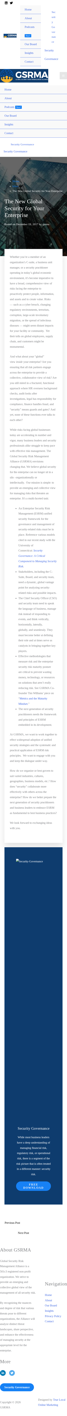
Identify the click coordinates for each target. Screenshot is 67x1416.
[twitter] (12, 1373)
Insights (49, 1310)
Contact (49, 1321)
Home (48, 1294)
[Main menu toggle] (63, 75)
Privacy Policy (53, 1316)
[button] (53, 27)
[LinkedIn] (6, 2)
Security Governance (15, 151)
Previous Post (12, 1222)
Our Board (51, 1305)
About (48, 1300)
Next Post (23, 1232)
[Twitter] (11, 2)
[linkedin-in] (4, 1373)
